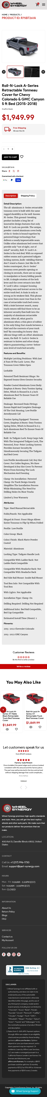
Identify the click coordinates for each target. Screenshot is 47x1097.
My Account (8, 940)
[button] (21, 787)
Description (11, 196)
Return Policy (8, 911)
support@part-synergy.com (24, 866)
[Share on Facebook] (9, 171)
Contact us (7, 936)
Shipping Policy (28, 196)
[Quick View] (7, 729)
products (15, 15)
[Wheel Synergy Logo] (17, 809)
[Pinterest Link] (19, 954)
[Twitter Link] (9, 954)
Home (4, 15)
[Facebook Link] (4, 954)
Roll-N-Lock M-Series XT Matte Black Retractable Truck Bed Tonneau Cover (11, 716)
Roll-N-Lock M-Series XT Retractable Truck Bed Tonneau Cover (35, 714)
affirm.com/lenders (22, 1040)
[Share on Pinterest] (18, 171)
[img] (23, 751)
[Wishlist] (16, 729)
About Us (6, 908)
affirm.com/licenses (15, 1061)
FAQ (4, 919)
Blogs (4, 915)
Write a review (23, 666)
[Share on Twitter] (13, 171)
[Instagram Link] (14, 954)
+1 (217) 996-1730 (20, 862)
